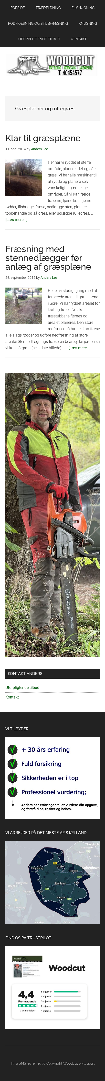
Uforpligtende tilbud (22, 687)
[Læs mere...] (16, 219)
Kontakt (12, 697)
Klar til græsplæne (43, 138)
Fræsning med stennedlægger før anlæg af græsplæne (48, 258)
